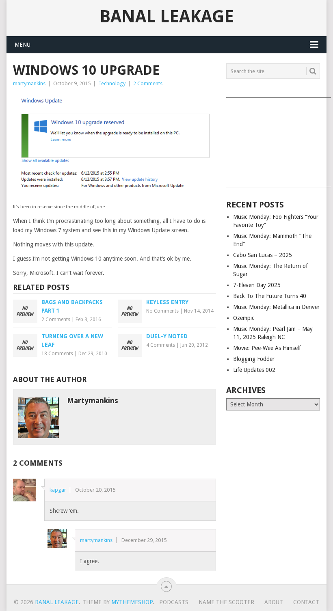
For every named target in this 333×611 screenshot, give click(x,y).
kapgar (58, 490)
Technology (111, 83)
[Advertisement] (273, 139)
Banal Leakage (166, 16)
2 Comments (147, 83)
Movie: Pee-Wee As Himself (267, 348)
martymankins (29, 83)
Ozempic (243, 318)
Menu (22, 44)
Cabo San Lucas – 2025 (262, 255)
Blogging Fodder (254, 359)
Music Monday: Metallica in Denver (276, 307)
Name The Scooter (226, 602)
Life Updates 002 (254, 370)
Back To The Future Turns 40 (269, 296)
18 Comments (57, 353)
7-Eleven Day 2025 (257, 285)
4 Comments (160, 345)
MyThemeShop (132, 602)
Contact (306, 602)
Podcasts (173, 602)
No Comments (162, 311)
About (273, 602)
